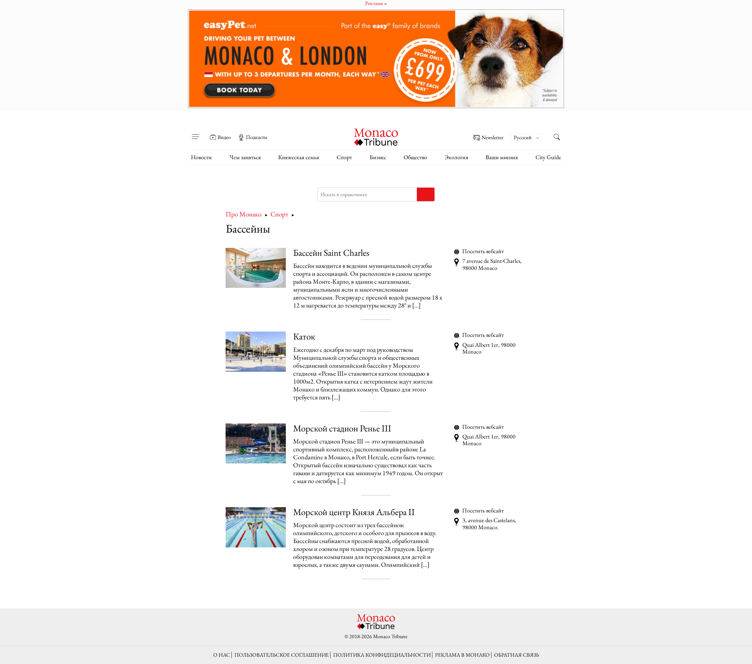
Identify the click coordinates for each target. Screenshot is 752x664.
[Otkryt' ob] (376, 58)
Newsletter (492, 138)
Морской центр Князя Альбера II (354, 512)
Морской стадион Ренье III (342, 428)
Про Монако (243, 213)
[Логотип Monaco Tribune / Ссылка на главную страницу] (376, 136)
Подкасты (256, 137)
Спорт (344, 157)
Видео (224, 137)
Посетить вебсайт (483, 251)
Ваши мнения (502, 157)
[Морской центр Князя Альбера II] (256, 527)
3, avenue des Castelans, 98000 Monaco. (489, 524)
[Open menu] (195, 133)
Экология (456, 157)
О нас (221, 654)
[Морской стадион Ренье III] (256, 443)
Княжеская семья (298, 157)
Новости (201, 157)
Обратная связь (516, 654)
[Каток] (256, 352)
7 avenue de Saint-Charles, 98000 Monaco (492, 264)
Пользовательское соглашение (281, 654)
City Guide (548, 157)
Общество (415, 157)
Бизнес (378, 157)
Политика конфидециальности (382, 654)
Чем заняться (245, 157)
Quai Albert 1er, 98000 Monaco (489, 348)
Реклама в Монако (462, 654)
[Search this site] (556, 137)
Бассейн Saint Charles (331, 252)
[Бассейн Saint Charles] (256, 268)
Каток (304, 336)
